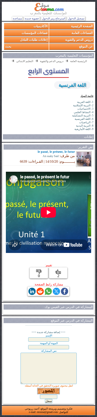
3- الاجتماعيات (85, 108)
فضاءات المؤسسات (35, 33)
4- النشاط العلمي (83, 112)
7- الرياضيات (86, 122)
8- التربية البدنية (84, 125)
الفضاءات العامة (82, 33)
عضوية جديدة (32, 18)
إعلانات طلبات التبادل (34, 39)
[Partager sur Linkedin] (32, 294)
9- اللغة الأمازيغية (83, 129)
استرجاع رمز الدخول (53, 18)
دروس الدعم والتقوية (79, 39)
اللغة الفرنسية (72, 85)
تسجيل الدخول (76, 18)
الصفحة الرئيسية (82, 26)
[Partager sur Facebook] (64, 294)
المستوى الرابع (48, 71)
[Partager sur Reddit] (40, 294)
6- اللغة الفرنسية (84, 118)
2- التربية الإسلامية (83, 105)
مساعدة (17, 18)
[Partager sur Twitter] (56, 294)
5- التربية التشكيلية (82, 115)
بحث (8, 46)
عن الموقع (86, 46)
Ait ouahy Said (51, 156)
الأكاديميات (41, 26)
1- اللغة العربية (85, 102)
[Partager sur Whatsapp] (48, 294)
